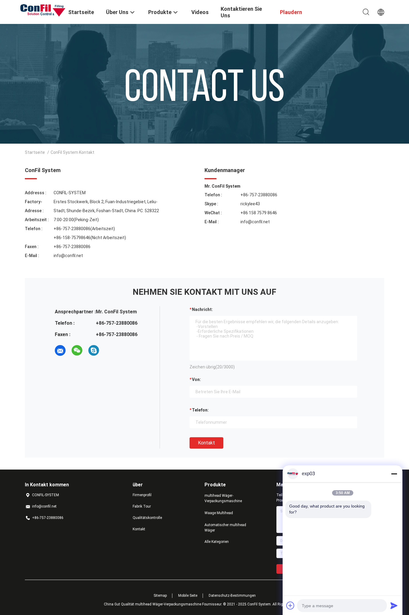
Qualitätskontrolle (147, 518)
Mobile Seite (187, 595)
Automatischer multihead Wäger (225, 527)
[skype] (93, 350)
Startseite (35, 152)
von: (196, 379)
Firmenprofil (142, 495)
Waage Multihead (219, 513)
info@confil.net (68, 255)
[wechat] (77, 350)
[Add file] (290, 605)
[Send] (394, 605)
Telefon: (200, 410)
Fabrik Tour (142, 506)
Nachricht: (202, 309)
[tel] (110, 350)
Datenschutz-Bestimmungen (232, 595)
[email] (60, 350)
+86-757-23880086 (258, 194)
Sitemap (160, 595)
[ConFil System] (42, 9)
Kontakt (206, 443)
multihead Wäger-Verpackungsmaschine (223, 498)
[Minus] (394, 473)
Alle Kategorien (217, 542)
